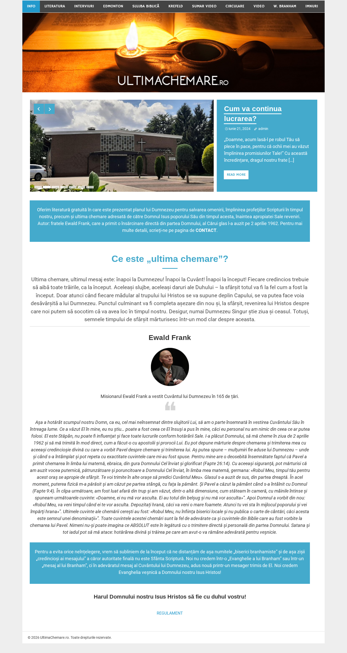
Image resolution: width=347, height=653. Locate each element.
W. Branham (285, 6)
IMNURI (311, 6)
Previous (39, 109)
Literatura (54, 6)
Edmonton (113, 6)
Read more (236, 174)
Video (259, 6)
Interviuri (84, 6)
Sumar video (204, 6)
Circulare (235, 6)
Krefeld (175, 6)
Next (49, 109)
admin (263, 129)
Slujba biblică (145, 6)
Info (31, 6)
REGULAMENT (170, 611)
